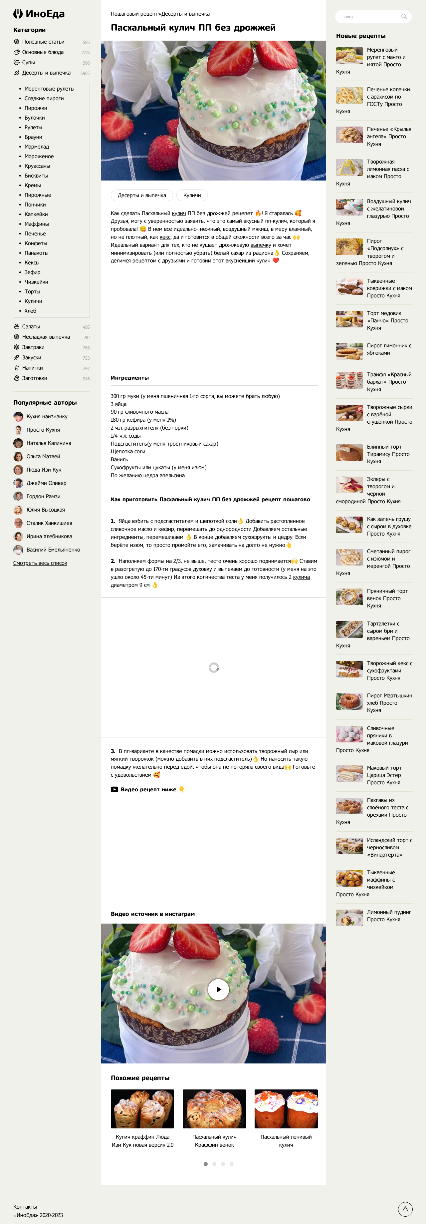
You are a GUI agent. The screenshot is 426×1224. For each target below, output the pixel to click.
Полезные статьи (43, 42)
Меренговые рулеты (50, 89)
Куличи (192, 195)
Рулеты (33, 127)
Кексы (32, 262)
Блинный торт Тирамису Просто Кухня (388, 454)
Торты (32, 291)
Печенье (35, 233)
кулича (301, 577)
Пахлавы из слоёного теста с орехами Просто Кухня (372, 811)
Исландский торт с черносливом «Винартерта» (389, 847)
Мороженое (39, 156)
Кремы (33, 185)
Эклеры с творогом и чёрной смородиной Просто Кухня (368, 490)
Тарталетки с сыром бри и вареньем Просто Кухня (373, 634)
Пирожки (36, 108)
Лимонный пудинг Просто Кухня (389, 916)
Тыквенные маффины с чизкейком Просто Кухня (365, 883)
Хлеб (30, 311)
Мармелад (37, 147)
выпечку (261, 245)
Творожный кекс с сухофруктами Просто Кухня (389, 670)
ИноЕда (45, 13)
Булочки (35, 118)
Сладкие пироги (44, 98)
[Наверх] (405, 1209)
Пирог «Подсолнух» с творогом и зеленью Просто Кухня (369, 252)
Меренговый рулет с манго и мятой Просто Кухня (371, 61)
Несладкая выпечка (46, 337)
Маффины (37, 224)
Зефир (33, 272)
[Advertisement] (213, 319)
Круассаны (37, 166)
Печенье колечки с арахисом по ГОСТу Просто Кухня (373, 100)
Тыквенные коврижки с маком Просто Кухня (389, 288)
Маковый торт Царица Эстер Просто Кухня (384, 775)
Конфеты (36, 243)
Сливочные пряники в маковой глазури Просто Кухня (372, 739)
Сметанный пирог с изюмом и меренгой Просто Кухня (373, 562)
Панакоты (37, 253)
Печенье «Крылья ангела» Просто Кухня (389, 136)
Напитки (32, 368)
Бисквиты (36, 176)
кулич (179, 213)
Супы (28, 62)
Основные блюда (43, 52)
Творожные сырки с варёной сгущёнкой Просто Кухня (374, 418)
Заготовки (34, 378)
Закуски (31, 357)
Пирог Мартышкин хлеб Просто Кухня (389, 702)
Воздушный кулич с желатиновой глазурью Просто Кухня (373, 212)
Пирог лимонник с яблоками (389, 349)
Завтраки (33, 347)
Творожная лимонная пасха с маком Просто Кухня (372, 173)
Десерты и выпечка (142, 195)
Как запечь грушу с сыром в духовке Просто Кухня (389, 526)
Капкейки (36, 214)
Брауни (33, 137)
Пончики (35, 205)
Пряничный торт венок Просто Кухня (387, 598)
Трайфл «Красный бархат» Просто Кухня (389, 381)
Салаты (31, 326)
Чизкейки (36, 282)
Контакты (25, 1207)
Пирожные (38, 195)
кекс (165, 237)
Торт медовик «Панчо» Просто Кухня (387, 320)
